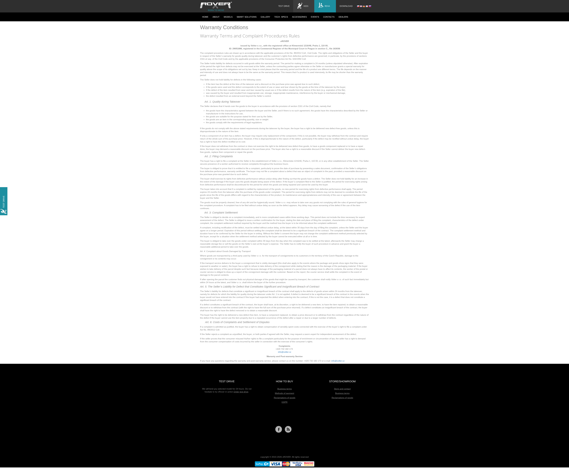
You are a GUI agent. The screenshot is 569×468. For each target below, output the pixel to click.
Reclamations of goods (284, 397)
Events (315, 17)
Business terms (284, 389)
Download (346, 6)
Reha (327, 6)
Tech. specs (281, 17)
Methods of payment (284, 393)
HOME (205, 17)
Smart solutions (246, 17)
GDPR (284, 402)
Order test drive (241, 392)
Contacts (328, 17)
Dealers (343, 17)
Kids (306, 6)
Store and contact (342, 389)
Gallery (265, 17)
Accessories (299, 17)
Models (228, 17)
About (216, 17)
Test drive (284, 6)
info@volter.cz (284, 352)
